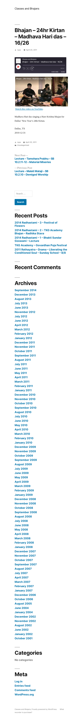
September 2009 (26, 460)
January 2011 (23, 390)
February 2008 (24, 542)
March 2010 (22, 433)
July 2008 (21, 520)
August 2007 (23, 568)
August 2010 (23, 412)
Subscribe (54, 72)
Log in (18, 681)
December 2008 (25, 499)
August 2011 (23, 359)
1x (27, 68)
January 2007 (24, 590)
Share (63, 72)
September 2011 (25, 355)
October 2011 (23, 351)
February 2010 (24, 438)
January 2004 (24, 612)
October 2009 (24, 455)
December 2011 (25, 342)
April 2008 (22, 534)
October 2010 (24, 403)
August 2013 (23, 299)
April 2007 (22, 577)
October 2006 (24, 599)
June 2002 (22, 629)
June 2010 (21, 420)
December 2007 (25, 551)
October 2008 (24, 507)
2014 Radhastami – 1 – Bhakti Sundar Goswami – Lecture (38, 239)
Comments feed (25, 690)
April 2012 (21, 325)
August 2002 (23, 625)
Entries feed (22, 685)
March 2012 (22, 329)
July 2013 (21, 303)
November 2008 (25, 503)
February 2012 (24, 333)
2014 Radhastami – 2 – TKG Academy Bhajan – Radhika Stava (39, 232)
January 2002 (24, 634)
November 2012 (25, 312)
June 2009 (22, 473)
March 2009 (22, 486)
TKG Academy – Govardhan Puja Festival (41, 245)
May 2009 (21, 477)
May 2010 (21, 425)
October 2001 (24, 638)
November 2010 (25, 399)
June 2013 (21, 307)
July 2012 (21, 316)
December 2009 (25, 446)
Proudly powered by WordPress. (44, 709)
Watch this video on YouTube (29, 108)
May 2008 (21, 529)
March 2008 (22, 538)
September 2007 (26, 564)
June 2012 (21, 320)
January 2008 (24, 547)
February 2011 (24, 386)
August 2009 (23, 464)
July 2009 (21, 468)
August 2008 (23, 516)
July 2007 (21, 573)
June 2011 (21, 368)
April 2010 (21, 429)
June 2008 (22, 525)
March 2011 (22, 381)
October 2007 (24, 560)
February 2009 (24, 490)
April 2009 (22, 481)
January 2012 (23, 338)
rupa (19, 50)
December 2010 (25, 394)
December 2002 (25, 616)
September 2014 (25, 290)
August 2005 (23, 603)
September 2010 (25, 407)
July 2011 (21, 364)
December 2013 (25, 294)
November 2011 (25, 346)
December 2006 (25, 595)
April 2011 (21, 377)
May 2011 (21, 373)
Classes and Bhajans (27, 8)
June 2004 (22, 608)
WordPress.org (24, 694)
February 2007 (24, 586)
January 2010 (23, 442)
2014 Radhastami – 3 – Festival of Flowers (36, 224)
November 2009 (25, 451)
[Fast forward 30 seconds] (32, 68)
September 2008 (26, 512)
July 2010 (21, 416)
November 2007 (25, 555)
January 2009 (24, 494)
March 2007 (22, 581)
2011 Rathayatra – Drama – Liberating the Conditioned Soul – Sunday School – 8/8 (41, 251)
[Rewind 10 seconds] (24, 68)
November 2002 (25, 621)
